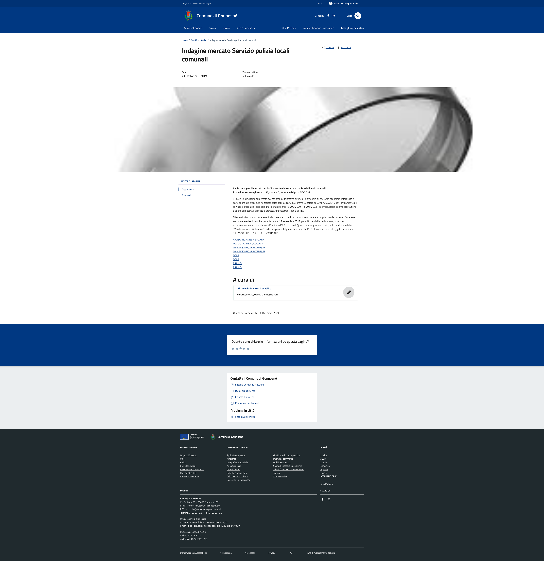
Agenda (324, 469)
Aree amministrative (189, 476)
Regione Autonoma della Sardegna (197, 3)
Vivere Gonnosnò (245, 28)
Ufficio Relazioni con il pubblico (253, 288)
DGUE (236, 255)
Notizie (323, 462)
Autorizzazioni (233, 469)
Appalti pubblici (234, 466)
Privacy (271, 552)
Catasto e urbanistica (237, 473)
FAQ (291, 552)
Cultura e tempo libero (237, 476)
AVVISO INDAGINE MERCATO (248, 239)
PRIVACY (237, 263)
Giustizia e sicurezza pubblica (286, 455)
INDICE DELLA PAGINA (190, 181)
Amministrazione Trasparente (318, 28)
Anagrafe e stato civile (237, 462)
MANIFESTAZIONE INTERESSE (249, 247)
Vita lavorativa (280, 476)
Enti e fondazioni (188, 466)
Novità (212, 28)
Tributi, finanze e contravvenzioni (288, 469)
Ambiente (231, 458)
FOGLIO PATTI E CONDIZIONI (248, 243)
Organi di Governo (188, 455)
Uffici (182, 458)
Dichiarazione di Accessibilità (193, 552)
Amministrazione (193, 28)
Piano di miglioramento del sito (320, 552)
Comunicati (325, 466)
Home (185, 40)
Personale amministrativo (192, 469)
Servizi (226, 28)
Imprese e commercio (283, 458)
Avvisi (203, 40)
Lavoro (323, 473)
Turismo (276, 473)
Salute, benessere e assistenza (287, 466)
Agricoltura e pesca (236, 455)
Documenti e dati (188, 473)
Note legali (250, 552)
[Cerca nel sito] (357, 15)
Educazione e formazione (238, 480)
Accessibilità (226, 552)
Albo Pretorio (289, 28)
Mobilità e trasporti (282, 462)
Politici (183, 462)
